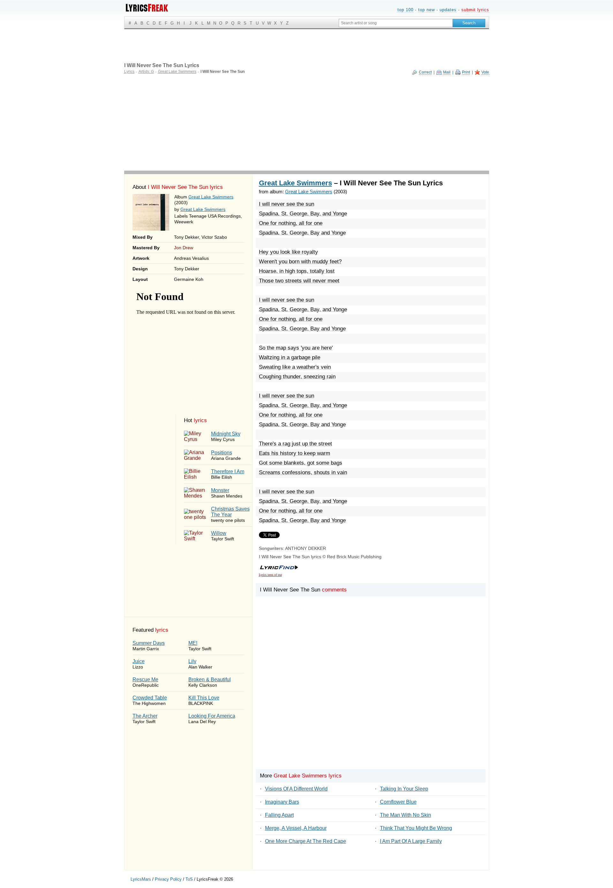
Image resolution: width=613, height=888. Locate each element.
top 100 (405, 9)
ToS (189, 879)
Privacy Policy (168, 879)
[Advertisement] (306, 122)
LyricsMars (141, 879)
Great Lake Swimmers (210, 196)
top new (426, 9)
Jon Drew (183, 247)
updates (448, 9)
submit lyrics (475, 9)
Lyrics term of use (270, 574)
